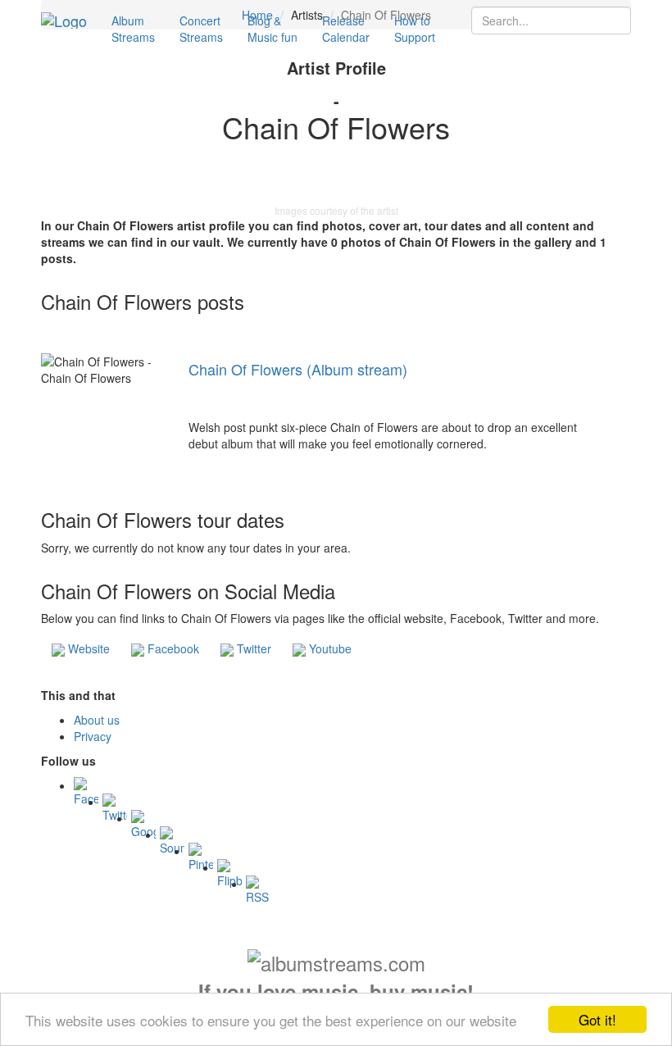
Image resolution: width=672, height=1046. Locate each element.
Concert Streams (201, 28)
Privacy (92, 736)
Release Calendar (346, 28)
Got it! (597, 1019)
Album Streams (133, 28)
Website (87, 648)
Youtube (329, 648)
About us (97, 720)
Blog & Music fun (272, 28)
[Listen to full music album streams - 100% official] (64, 20)
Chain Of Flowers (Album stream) (297, 369)
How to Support (414, 28)
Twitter (252, 648)
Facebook (171, 648)
